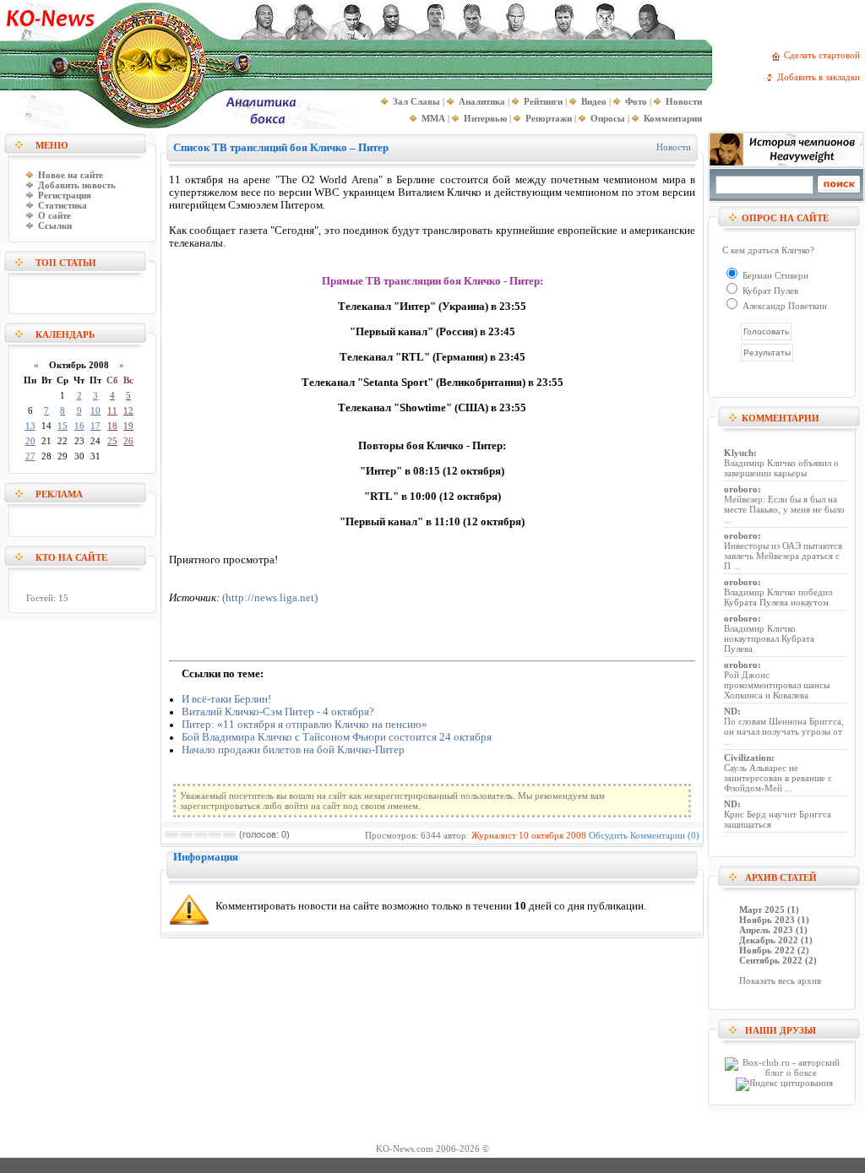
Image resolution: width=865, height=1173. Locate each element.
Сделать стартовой (824, 55)
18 (112, 426)
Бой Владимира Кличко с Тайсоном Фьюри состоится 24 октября (337, 737)
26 (128, 441)
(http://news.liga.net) (270, 598)
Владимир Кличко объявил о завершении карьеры (781, 468)
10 (95, 410)
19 (128, 426)
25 (112, 441)
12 (128, 410)
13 (30, 426)
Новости (673, 147)
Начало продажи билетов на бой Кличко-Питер (293, 750)
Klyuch (738, 453)
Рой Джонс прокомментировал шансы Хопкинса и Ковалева (777, 685)
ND (730, 711)
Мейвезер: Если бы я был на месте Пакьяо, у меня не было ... (784, 509)
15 (62, 426)
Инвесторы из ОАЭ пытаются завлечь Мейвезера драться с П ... (783, 555)
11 (112, 410)
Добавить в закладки (821, 77)
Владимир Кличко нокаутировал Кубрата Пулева (769, 638)
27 (30, 456)
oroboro (741, 489)
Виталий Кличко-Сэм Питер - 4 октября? (278, 712)
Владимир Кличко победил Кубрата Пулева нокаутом (778, 597)
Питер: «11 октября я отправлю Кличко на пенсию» (304, 724)
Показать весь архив (780, 980)
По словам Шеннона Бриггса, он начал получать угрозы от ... (784, 731)
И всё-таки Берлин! (226, 699)
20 (30, 441)
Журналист (493, 835)
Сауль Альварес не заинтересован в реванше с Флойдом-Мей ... (778, 778)
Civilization (747, 757)
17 (95, 426)
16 (79, 426)
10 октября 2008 (552, 835)
